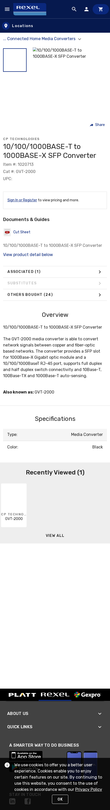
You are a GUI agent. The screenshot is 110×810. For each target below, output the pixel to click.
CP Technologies (21, 139)
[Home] (32, 9)
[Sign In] (86, 9)
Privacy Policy (88, 789)
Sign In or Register (22, 200)
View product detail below (28, 254)
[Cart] (101, 9)
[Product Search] (74, 9)
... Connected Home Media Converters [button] (39, 38)
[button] (15, 60)
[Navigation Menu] (7, 9)
